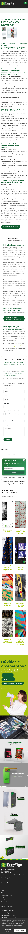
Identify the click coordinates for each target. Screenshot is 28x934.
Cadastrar (14, 472)
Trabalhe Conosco (5, 902)
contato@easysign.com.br (11, 10)
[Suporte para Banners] (7, 514)
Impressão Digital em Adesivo (20, 567)
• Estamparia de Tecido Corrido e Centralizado (13, 481)
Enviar (8, 439)
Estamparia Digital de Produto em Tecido (7, 568)
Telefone (6, 403)
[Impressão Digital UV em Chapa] (20, 514)
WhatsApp (8, 675)
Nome (5, 388)
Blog (2, 897)
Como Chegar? (5, 878)
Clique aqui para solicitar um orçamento (13, 318)
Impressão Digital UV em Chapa (20, 531)
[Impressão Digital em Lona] (7, 587)
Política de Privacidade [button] (15, 925)
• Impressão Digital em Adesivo (9, 455)
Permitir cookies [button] (20, 930)
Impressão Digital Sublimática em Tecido (20, 642)
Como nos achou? (9, 418)
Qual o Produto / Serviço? (11, 411)
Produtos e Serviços (6, 895)
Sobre (2, 893)
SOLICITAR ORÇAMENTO (11, 226)
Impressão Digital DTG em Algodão (7, 641)
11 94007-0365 (6, 873)
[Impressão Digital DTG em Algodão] (7, 623)
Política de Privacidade (7, 906)
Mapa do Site (4, 904)
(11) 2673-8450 (9, 679)
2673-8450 (21, 10)
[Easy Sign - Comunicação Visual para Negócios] (8, 3)
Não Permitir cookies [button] (8, 930)
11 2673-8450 (6, 871)
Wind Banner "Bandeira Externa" (20, 605)
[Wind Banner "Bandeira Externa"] (20, 587)
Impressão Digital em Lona (7, 605)
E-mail (5, 396)
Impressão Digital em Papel (8, 917)
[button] (25, 3)
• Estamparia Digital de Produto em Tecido (12, 484)
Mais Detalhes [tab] (13, 238)
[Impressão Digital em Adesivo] (20, 550)
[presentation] (9, 32)
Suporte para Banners (7, 530)
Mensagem (7, 425)
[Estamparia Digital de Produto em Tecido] (7, 550)
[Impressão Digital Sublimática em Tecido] (20, 623)
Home (4, 9)
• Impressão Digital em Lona (8, 457)
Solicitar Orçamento (7, 496)
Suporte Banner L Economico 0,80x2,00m (16, 9)
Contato (3, 899)
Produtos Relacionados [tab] (14, 240)
